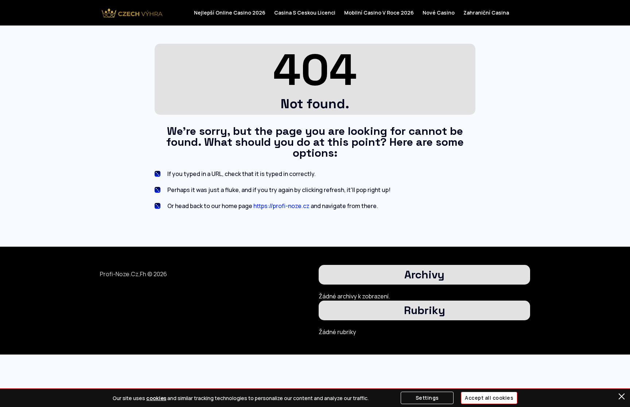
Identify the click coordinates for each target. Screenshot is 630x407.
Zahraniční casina (486, 12)
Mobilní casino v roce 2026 (379, 12)
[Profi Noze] (132, 12)
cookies (156, 398)
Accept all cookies (489, 397)
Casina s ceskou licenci (304, 12)
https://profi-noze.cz (281, 206)
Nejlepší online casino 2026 (229, 12)
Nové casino (439, 12)
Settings (427, 397)
